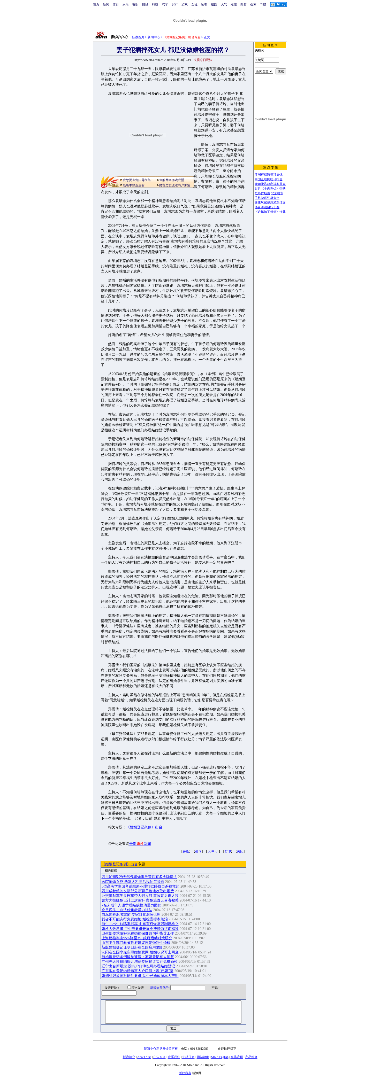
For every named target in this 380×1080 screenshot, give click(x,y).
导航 (263, 4)
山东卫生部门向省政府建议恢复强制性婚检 (136, 943)
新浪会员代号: (160, 988)
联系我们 (174, 1057)
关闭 (240, 851)
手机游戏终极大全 (267, 198)
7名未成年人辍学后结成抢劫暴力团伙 (131, 905)
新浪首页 (138, 37)
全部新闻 (140, 844)
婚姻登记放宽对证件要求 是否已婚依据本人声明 (140, 976)
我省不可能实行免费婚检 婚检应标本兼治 (135, 919)
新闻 (106, 4)
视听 (135, 4)
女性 (194, 4)
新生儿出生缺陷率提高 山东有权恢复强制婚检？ (140, 924)
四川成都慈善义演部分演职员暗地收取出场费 (138, 891)
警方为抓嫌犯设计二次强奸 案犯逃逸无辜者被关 (140, 900)
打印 (228, 851)
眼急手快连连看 (134, 185)
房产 (175, 4)
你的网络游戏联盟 (171, 180)
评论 (186, 851)
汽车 (165, 4)
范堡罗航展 (262, 193)
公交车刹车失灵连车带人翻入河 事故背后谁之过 (140, 896)
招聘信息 (188, 1057)
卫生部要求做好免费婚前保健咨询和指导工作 (138, 933)
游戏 (184, 4)
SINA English (220, 1057)
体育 (116, 4)
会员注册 (237, 1057)
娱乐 (126, 4)
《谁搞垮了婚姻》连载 (270, 212)
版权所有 (185, 1073)
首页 (96, 4)
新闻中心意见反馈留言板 (161, 1049)
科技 (155, 4)
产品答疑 (251, 1057)
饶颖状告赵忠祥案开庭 (270, 184)
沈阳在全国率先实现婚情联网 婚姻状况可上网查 (140, 952)
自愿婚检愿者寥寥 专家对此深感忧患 (131, 914)
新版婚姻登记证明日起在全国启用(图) (132, 947)
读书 (204, 4)
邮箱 (243, 4)
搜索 (253, 4)
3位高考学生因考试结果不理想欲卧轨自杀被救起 (140, 886)
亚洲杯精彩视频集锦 (269, 174)
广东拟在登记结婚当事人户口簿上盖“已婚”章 (137, 971)
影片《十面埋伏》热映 (270, 188)
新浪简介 (129, 1057)
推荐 (198, 851)
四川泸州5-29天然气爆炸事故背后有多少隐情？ (139, 877)
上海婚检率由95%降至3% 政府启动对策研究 (137, 938)
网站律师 (203, 1057)
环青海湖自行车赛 (267, 207)
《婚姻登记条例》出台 (144, 827)
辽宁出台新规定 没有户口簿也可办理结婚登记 (138, 966)
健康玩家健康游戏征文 (270, 202)
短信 (234, 4)
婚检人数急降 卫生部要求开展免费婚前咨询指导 (140, 929)
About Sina (144, 1057)
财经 (145, 4)
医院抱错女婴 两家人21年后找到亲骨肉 (133, 882)
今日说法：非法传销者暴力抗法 (127, 910)
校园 (214, 4)
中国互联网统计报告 (269, 179)
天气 (224, 4)
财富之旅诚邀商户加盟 (174, 185)
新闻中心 (154, 37)
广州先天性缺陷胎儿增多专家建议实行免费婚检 (140, 962)
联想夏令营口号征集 (137, 180)
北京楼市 (277, 193)
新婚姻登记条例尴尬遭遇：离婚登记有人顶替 (138, 957)
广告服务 (159, 1057)
